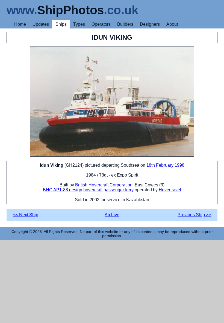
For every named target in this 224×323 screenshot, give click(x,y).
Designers (150, 24)
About (172, 24)
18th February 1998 (165, 165)
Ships (61, 24)
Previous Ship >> (194, 214)
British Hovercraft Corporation (103, 185)
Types (79, 24)
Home (20, 24)
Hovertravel (170, 190)
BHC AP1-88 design (62, 190)
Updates (41, 24)
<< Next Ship (25, 214)
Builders (125, 24)
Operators (101, 24)
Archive (112, 214)
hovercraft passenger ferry (108, 190)
